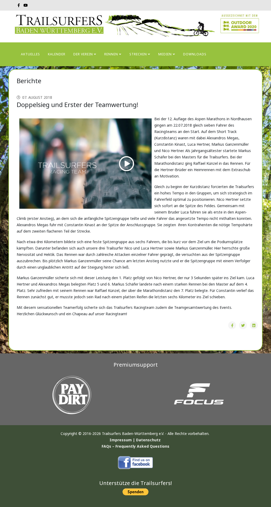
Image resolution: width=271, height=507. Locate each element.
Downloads (194, 54)
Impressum (121, 439)
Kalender (56, 54)
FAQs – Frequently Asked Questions (135, 446)
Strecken (138, 54)
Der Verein (83, 54)
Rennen (111, 54)
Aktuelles (30, 54)
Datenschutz (148, 439)
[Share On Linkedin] (254, 325)
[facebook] (18, 5)
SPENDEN (69, 78)
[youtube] (26, 5)
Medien (165, 54)
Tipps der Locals (37, 78)
